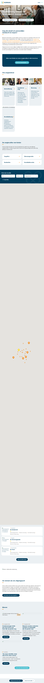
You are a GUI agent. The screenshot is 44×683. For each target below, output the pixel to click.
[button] (23, 358)
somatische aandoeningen (14, 40)
